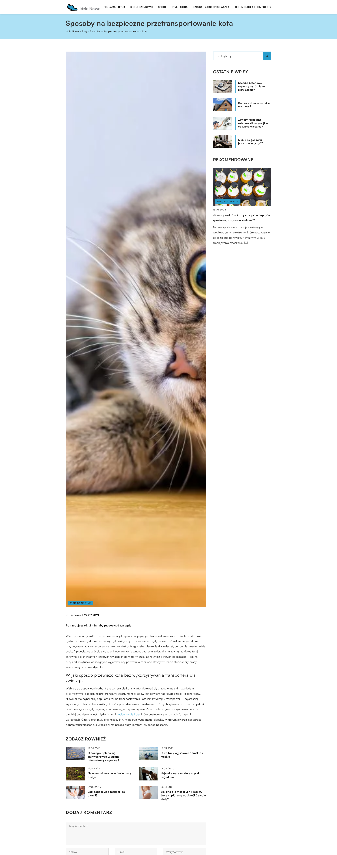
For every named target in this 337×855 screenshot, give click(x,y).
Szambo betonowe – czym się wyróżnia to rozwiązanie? (251, 86)
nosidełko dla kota (128, 714)
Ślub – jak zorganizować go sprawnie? (240, 177)
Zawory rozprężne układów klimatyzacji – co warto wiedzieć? (253, 123)
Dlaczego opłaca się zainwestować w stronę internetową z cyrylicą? (103, 756)
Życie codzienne (80, 603)
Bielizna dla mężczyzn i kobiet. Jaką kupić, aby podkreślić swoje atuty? (183, 795)
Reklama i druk (114, 6)
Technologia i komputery (253, 6)
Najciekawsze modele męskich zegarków (181, 775)
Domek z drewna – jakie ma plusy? (254, 104)
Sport (162, 6)
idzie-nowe (73, 615)
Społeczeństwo (141, 6)
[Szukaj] (267, 56)
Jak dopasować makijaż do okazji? (106, 793)
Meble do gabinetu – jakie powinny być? (252, 141)
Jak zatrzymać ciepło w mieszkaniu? (238, 215)
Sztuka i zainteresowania (211, 6)
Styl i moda (180, 6)
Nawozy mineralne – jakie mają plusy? (109, 775)
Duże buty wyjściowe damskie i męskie (182, 754)
